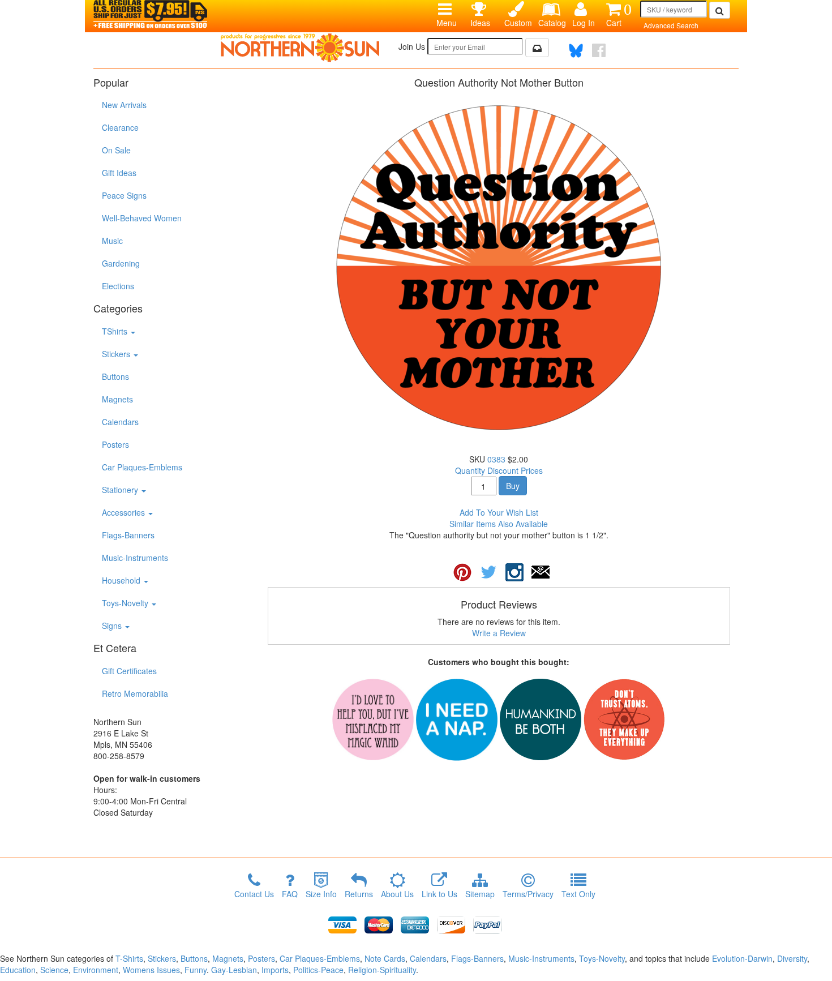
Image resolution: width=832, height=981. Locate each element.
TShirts (116, 331)
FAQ (290, 893)
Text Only (578, 893)
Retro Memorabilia (135, 693)
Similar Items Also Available (498, 523)
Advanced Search (671, 25)
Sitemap (480, 893)
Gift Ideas (119, 172)
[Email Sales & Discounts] (537, 47)
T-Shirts (129, 958)
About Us (397, 893)
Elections (118, 286)
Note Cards (384, 958)
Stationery (121, 489)
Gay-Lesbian (234, 969)
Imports (275, 969)
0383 (496, 459)
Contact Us (254, 893)
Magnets (117, 399)
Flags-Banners (128, 535)
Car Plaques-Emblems (142, 467)
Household (122, 580)
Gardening (121, 263)
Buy (513, 485)
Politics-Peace (318, 969)
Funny (196, 969)
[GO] (719, 10)
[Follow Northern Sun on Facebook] (598, 50)
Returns (359, 893)
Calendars (120, 421)
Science (54, 969)
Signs (113, 625)
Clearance (120, 127)
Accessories (124, 512)
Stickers (117, 353)
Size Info (321, 893)
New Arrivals (124, 104)
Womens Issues (151, 969)
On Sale (116, 150)
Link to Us (439, 893)
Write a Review (499, 633)
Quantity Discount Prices (499, 470)
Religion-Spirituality (382, 969)
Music (112, 240)
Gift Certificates (129, 670)
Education (18, 969)
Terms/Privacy (528, 893)
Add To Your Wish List (499, 512)
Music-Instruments (135, 557)
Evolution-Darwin (742, 958)
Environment (95, 969)
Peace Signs (124, 195)
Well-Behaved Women (142, 218)
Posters (115, 444)
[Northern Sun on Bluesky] (576, 50)
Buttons (115, 376)
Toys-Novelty (126, 603)
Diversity (792, 958)
